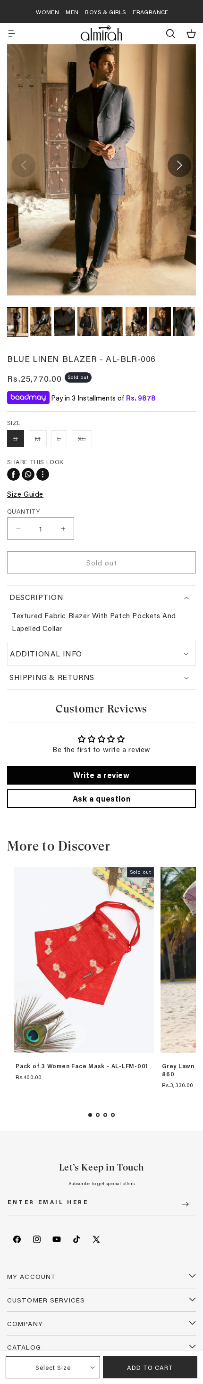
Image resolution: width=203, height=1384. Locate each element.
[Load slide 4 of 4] (113, 1115)
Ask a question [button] (101, 798)
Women (47, 12)
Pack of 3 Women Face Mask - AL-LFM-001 (82, 1066)
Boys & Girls (105, 12)
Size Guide (25, 494)
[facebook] (13, 474)
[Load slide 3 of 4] (105, 1115)
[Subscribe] (185, 1204)
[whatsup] (28, 474)
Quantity (23, 511)
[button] (11, 33)
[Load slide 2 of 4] (98, 1115)
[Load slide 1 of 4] (90, 1115)
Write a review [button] (101, 775)
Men (72, 12)
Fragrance (151, 12)
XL (85, 440)
